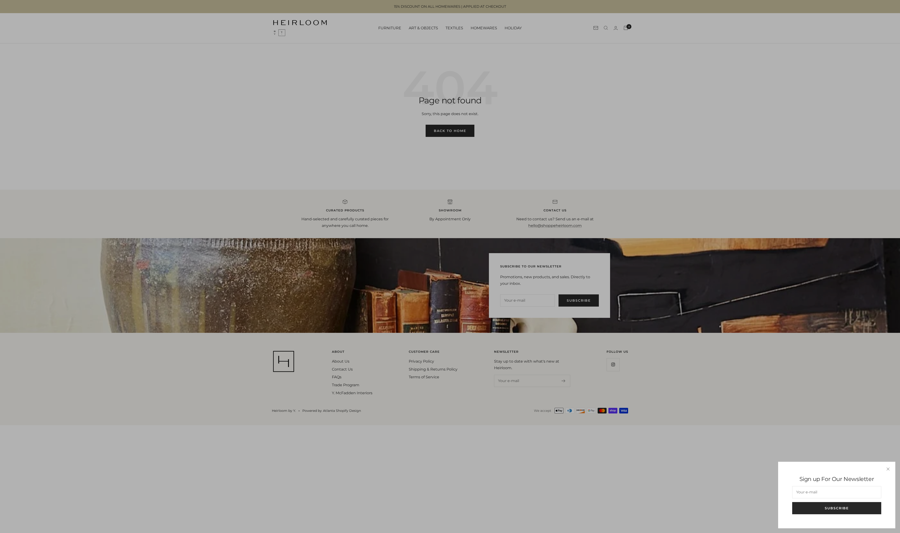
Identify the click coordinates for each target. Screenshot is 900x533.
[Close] (888, 469)
